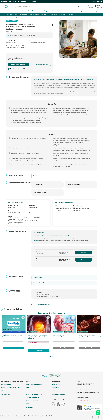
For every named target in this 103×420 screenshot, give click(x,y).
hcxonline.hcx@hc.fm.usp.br (84, 393)
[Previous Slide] (2, 336)
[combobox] (48, 6)
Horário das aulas (39, 283)
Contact (99, 1)
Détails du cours (38, 176)
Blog (14, 1)
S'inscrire (83, 252)
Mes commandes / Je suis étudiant (27, 1)
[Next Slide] (100, 336)
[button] (99, 1)
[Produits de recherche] (78, 6)
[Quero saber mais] (42, 304)
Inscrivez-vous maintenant (18, 64)
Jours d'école (37, 277)
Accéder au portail (6, 1)
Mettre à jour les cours (18, 17)
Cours (90, 6)
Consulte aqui (87, 408)
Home (7, 17)
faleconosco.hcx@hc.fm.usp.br (84, 389)
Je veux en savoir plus (42, 64)
